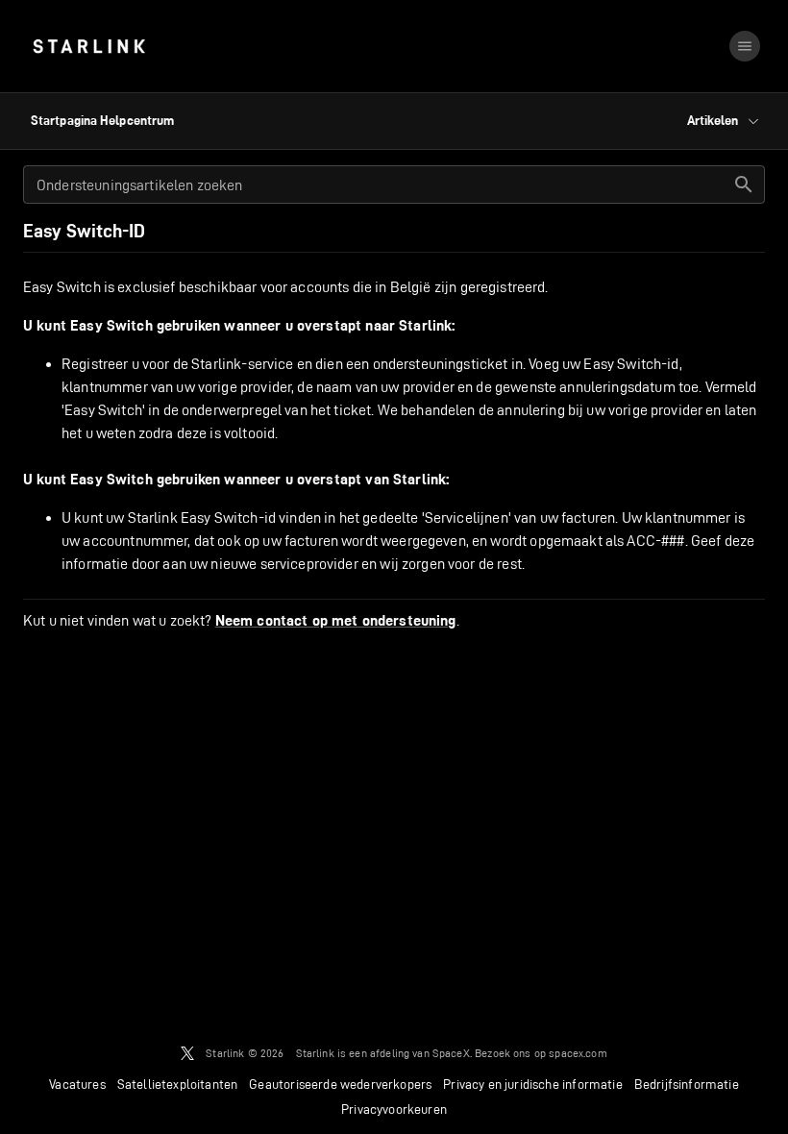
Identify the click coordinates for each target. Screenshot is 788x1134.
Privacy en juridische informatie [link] (532, 1084)
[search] (744, 184)
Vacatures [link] (77, 1084)
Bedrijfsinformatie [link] (686, 1084)
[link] (89, 46)
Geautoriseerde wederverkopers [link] (340, 1084)
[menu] (744, 46)
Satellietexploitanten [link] (177, 1084)
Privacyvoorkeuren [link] (394, 1109)
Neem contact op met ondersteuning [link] (335, 621)
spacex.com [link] (578, 1053)
